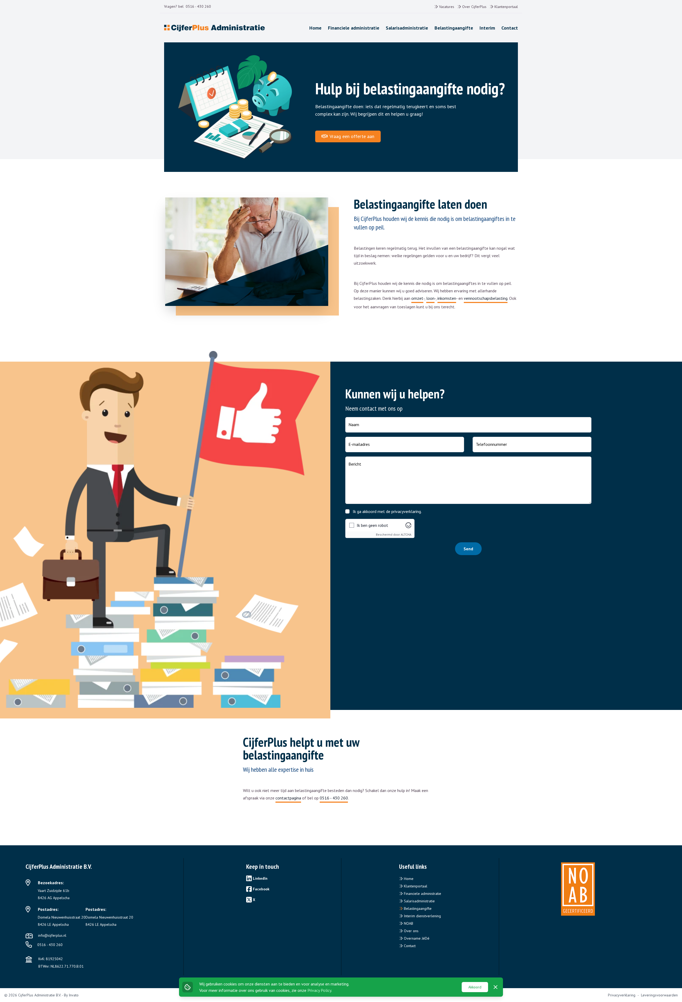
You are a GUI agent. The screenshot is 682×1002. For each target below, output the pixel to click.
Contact (409, 945)
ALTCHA (406, 534)
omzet (417, 298)
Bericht (354, 464)
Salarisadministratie (419, 901)
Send (468, 548)
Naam (353, 424)
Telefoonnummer (491, 444)
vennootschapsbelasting (486, 298)
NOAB (408, 923)
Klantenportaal (505, 6)
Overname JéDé (416, 938)
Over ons (411, 930)
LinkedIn (260, 878)
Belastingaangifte (417, 908)
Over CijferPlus (473, 6)
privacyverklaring (406, 511)
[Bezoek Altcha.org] (408, 525)
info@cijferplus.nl (52, 935)
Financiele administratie (422, 893)
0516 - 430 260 (198, 6)
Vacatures (446, 6)
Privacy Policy (319, 990)
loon (430, 298)
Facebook (261, 889)
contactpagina (288, 798)
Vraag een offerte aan (351, 136)
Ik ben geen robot (372, 525)
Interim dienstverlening (422, 916)
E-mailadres (359, 444)
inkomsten (446, 298)
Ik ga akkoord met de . (387, 511)
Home (408, 878)
